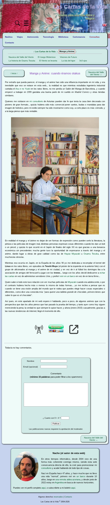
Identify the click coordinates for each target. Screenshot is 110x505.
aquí (44, 488)
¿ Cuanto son (49, 418)
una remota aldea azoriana (67, 479)
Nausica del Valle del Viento (21, 57)
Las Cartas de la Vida (45, 51)
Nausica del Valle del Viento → (96, 73)
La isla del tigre (68, 60)
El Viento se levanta (48, 60)
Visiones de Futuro (68, 57)
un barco (80, 476)
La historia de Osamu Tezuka (22, 60)
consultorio (46, 468)
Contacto (68, 497)
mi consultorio (36, 101)
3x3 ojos (83, 60)
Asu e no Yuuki (22, 89)
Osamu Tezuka (91, 253)
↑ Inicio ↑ (14, 73)
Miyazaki (72, 282)
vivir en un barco (67, 276)
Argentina (59, 482)
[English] (104, 25)
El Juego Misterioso (47, 57)
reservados (58, 497)
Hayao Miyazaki (72, 253)
